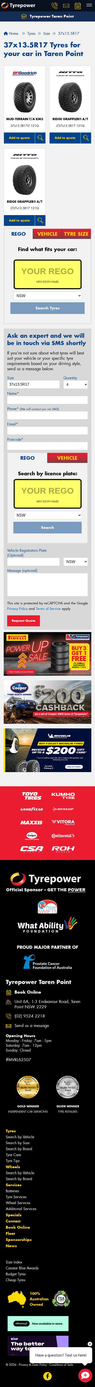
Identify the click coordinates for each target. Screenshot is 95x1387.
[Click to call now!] (54, 5)
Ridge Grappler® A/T (70, 119)
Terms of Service (48, 608)
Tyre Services (16, 1197)
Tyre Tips (13, 1160)
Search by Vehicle (20, 1137)
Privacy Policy (17, 608)
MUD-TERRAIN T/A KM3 (24, 119)
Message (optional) (22, 570)
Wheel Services (18, 1202)
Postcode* (15, 439)
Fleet (10, 1233)
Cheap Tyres (15, 1280)
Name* (13, 393)
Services (13, 1184)
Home (13, 33)
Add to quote (19, 138)
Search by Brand (19, 1148)
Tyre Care (13, 1154)
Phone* (33, 408)
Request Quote (23, 621)
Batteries (12, 1191)
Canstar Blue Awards (22, 1268)
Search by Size (18, 1143)
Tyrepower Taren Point (51, 16)
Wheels (13, 1166)
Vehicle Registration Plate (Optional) (27, 553)
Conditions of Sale (61, 1365)
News (11, 1245)
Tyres (11, 1130)
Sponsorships (19, 1239)
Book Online (18, 1227)
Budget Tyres (16, 1274)
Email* (12, 424)
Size (10, 378)
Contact (13, 1221)
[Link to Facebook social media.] (47, 1376)
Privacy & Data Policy (33, 1365)
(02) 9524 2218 (30, 1016)
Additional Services (21, 1208)
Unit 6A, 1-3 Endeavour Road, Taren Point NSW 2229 (47, 1004)
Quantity (70, 378)
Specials (13, 1214)
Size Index (14, 1262)
